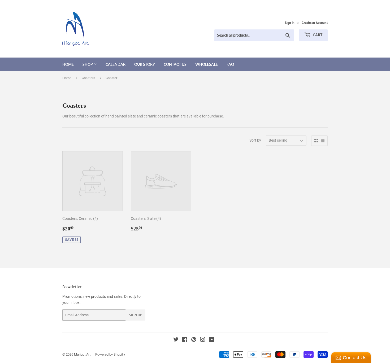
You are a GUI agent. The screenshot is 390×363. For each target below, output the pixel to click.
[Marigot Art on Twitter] (176, 340)
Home (68, 64)
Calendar (115, 64)
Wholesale (206, 64)
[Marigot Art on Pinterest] (194, 340)
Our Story (144, 64)
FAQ (230, 64)
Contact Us (175, 64)
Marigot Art (82, 354)
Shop (88, 64)
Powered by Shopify (110, 354)
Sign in (289, 23)
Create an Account (315, 23)
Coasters (88, 78)
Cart (317, 35)
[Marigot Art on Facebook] (185, 340)
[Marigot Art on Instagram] (202, 340)
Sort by (255, 140)
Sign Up (135, 315)
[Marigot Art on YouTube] (211, 340)
